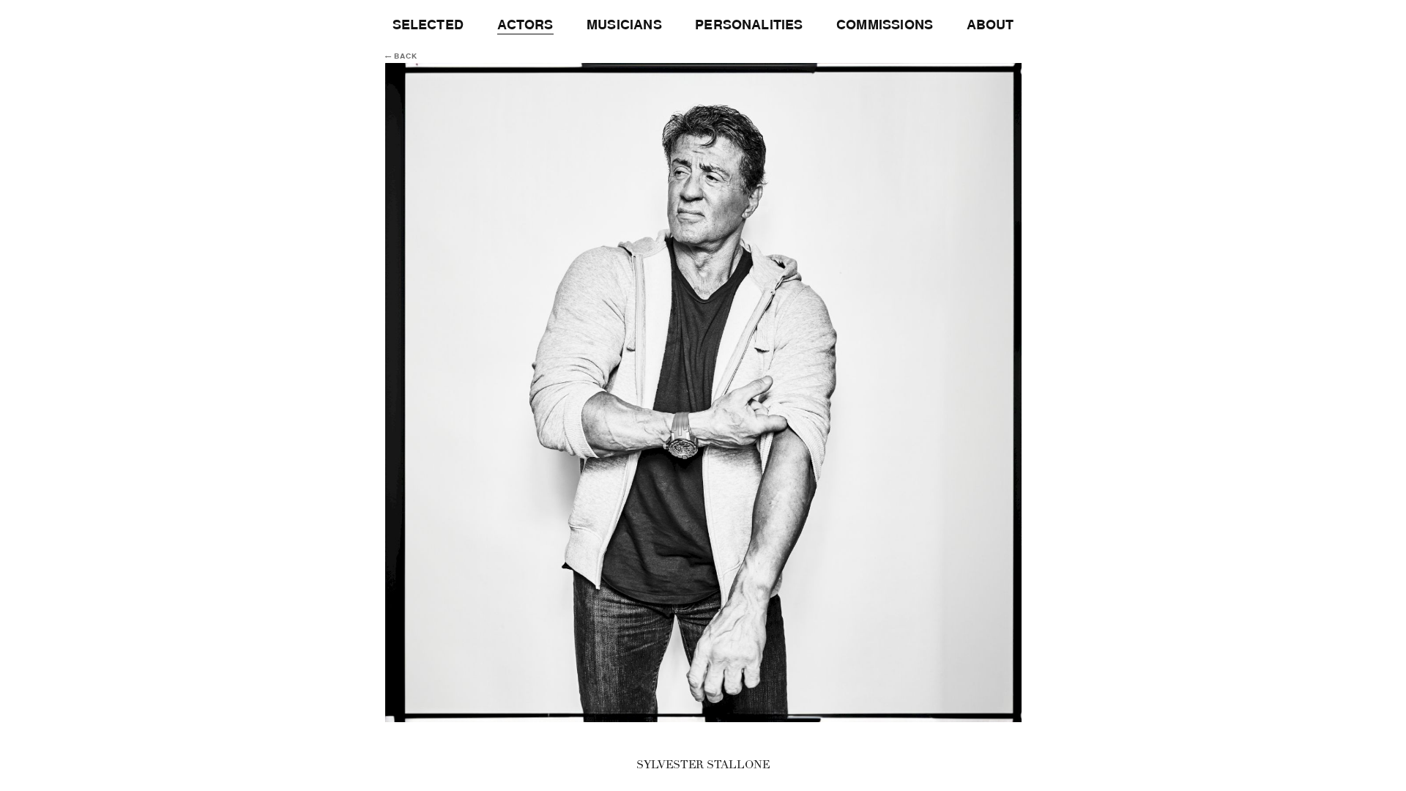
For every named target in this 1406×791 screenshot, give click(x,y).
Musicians (624, 25)
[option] (703, 392)
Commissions (884, 25)
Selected (428, 25)
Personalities (749, 25)
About (990, 25)
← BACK (401, 56)
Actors (525, 25)
